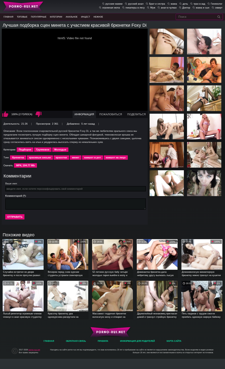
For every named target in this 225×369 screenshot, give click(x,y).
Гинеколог (216, 3)
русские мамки (114, 3)
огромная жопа (111, 7)
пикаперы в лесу (135, 7)
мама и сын (202, 7)
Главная (22, 6)
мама (174, 3)
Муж (152, 7)
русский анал (135, 3)
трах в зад (199, 3)
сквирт (218, 7)
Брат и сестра (157, 3)
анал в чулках (169, 7)
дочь (185, 3)
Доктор (186, 7)
